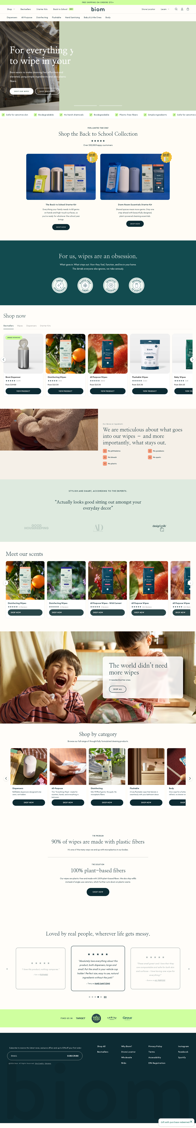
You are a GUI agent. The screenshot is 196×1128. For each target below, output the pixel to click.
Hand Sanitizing (72, 17)
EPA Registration (157, 1063)
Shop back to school (24, 82)
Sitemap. (48, 1063)
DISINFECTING (101, 982)
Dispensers (12, 17)
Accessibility (155, 1057)
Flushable (56, 17)
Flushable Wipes (140, 377)
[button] (85, 105)
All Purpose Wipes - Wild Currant (106, 603)
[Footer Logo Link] (98, 1089)
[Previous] (3, 359)
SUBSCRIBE (73, 1055)
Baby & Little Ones (92, 17)
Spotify (182, 1057)
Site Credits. (39, 1063)
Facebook (183, 1051)
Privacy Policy (155, 1046)
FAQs (123, 1063)
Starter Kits (42, 9)
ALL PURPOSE (45, 980)
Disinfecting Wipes (57, 377)
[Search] (176, 9)
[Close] (191, 1121)
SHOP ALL (117, 689)
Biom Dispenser (13, 377)
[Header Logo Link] (98, 9)
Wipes (20, 325)
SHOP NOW (61, 227)
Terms (152, 1051)
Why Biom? (126, 1046)
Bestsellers (26, 9)
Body (107, 17)
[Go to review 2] (92, 997)
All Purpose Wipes (98, 377)
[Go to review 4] (98, 997)
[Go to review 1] (89, 997)
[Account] (182, 9)
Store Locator (148, 9)
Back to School (60, 9)
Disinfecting (42, 17)
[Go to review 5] (101, 997)
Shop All (101, 1046)
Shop (9, 9)
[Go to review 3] (95, 997)
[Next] (192, 359)
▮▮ (105, 997)
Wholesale (126, 1057)
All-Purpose (26, 17)
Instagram (183, 1046)
